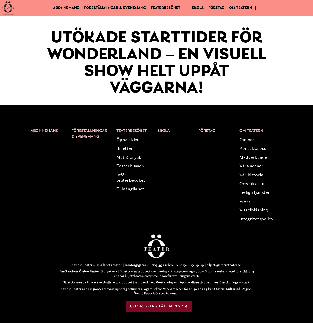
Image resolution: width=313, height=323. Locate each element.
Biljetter (124, 148)
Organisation (252, 183)
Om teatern (251, 131)
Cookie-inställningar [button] (159, 306)
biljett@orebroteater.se (223, 265)
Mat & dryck (128, 157)
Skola (198, 8)
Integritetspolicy (256, 219)
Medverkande (253, 157)
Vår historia (251, 175)
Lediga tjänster (254, 192)
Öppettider (127, 139)
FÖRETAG (216, 8)
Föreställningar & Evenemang (115, 8)
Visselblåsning (253, 210)
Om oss (246, 139)
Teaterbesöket (131, 131)
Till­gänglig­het (130, 189)
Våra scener (251, 166)
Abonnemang (66, 8)
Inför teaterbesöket (130, 177)
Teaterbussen (130, 166)
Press (245, 201)
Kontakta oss (252, 148)
